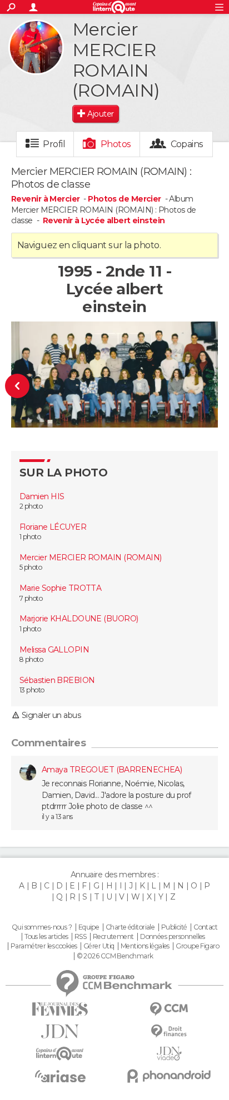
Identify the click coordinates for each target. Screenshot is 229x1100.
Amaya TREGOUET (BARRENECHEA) (112, 770)
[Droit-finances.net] (168, 1031)
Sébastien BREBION (56, 680)
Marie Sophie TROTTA (60, 588)
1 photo (30, 537)
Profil (54, 144)
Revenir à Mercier (46, 199)
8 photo (31, 659)
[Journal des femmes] (60, 1009)
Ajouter (100, 114)
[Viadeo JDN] (168, 1054)
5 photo (30, 567)
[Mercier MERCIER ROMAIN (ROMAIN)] (36, 47)
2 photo (30, 506)
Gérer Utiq (98, 946)
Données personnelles (172, 937)
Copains (187, 144)
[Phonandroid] (168, 1076)
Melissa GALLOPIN (54, 650)
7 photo (30, 598)
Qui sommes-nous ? (42, 927)
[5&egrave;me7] (23, 386)
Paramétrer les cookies (44, 946)
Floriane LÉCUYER (52, 527)
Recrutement (113, 937)
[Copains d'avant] (60, 1054)
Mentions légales (145, 946)
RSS (80, 937)
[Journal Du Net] (60, 1031)
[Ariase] (60, 1076)
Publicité (174, 927)
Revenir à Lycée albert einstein (104, 220)
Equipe (88, 927)
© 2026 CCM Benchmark (115, 956)
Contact (205, 927)
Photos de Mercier (124, 199)
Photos (116, 144)
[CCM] (168, 1009)
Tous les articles (46, 937)
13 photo (31, 690)
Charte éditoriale (130, 927)
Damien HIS (41, 496)
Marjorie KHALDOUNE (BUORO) (78, 619)
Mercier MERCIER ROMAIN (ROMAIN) (90, 557)
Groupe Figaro (197, 946)
